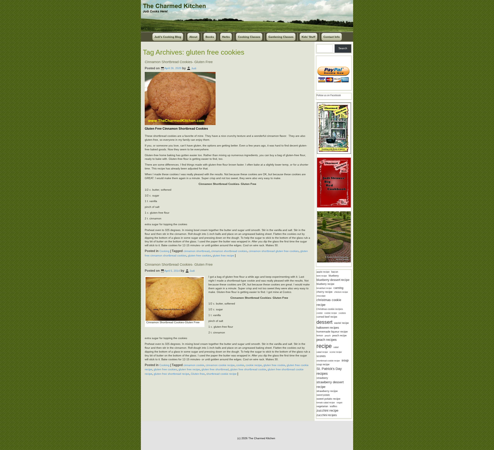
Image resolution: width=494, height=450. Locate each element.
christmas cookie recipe (328, 302)
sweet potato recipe (328, 398)
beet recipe (321, 276)
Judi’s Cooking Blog (167, 36)
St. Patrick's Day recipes (329, 371)
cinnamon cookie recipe (220, 365)
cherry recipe (324, 291)
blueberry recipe (325, 284)
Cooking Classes (249, 36)
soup (345, 360)
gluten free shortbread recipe (171, 373)
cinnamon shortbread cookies (229, 251)
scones (321, 356)
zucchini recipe (327, 410)
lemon (319, 335)
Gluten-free (198, 373)
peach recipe (339, 335)
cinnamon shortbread (197, 251)
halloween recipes (327, 327)
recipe (324, 346)
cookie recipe (254, 365)
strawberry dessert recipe (330, 384)
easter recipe (341, 322)
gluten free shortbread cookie (248, 369)
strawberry (322, 377)
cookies (342, 313)
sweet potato (323, 395)
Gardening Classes (281, 36)
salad (335, 347)
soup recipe (322, 364)
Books (210, 36)
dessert (324, 322)
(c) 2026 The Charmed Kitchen (256, 438)
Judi (193, 68)
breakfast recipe (324, 288)
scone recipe (336, 352)
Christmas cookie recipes (329, 309)
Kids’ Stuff (308, 36)
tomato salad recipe (325, 402)
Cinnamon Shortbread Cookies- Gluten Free (179, 62)
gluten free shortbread (215, 369)
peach (328, 335)
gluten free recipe (223, 255)
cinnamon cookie (194, 365)
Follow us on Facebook (328, 95)
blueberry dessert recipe (332, 280)
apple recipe (323, 272)
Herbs (226, 36)
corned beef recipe (326, 317)
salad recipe (322, 352)
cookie (240, 365)
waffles (333, 406)
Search (342, 48)
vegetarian (322, 406)
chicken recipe (341, 292)
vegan (339, 402)
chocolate (321, 296)
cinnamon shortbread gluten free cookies (274, 251)
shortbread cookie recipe (221, 373)
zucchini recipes (326, 415)
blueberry (334, 275)
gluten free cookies (199, 255)
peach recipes (326, 340)
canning (338, 287)
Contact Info (331, 36)
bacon (334, 271)
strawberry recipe (327, 391)
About (193, 36)
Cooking (164, 251)
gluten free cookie (274, 365)
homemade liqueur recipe (332, 331)
